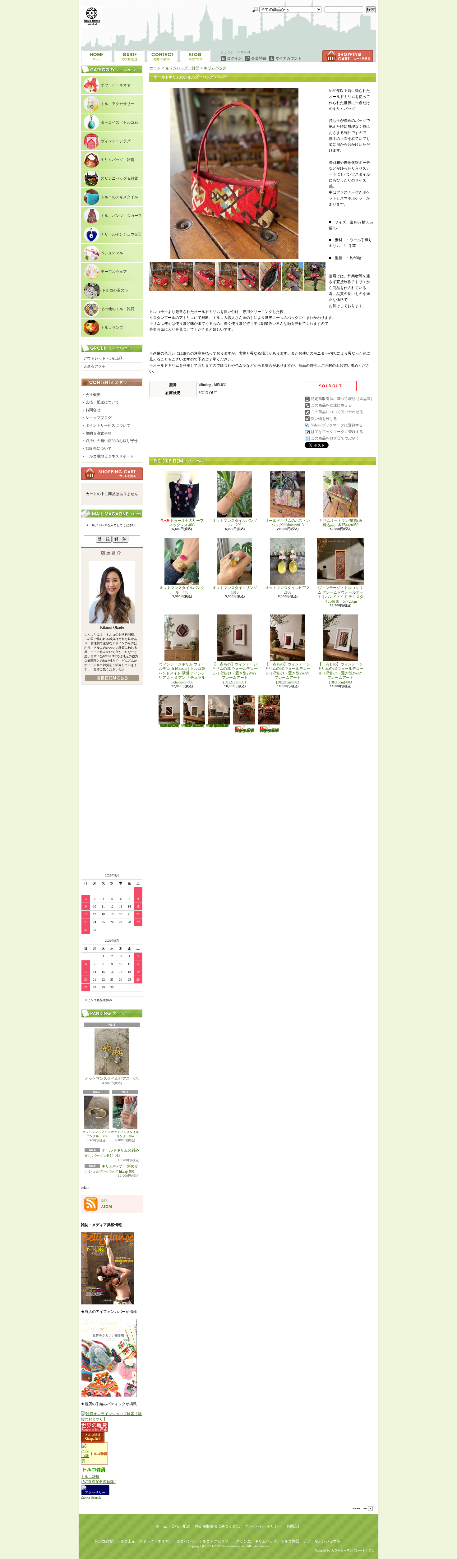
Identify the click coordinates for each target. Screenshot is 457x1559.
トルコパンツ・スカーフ (121, 216)
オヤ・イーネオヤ (116, 85)
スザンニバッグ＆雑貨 (119, 178)
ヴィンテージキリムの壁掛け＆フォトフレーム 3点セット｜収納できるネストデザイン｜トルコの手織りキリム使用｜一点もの (219, 725)
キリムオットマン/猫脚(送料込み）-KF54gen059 (340, 522)
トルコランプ (112, 327)
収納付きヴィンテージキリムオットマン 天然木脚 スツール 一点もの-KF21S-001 (244, 730)
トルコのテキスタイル (119, 197)
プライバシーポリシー (263, 1526)
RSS (104, 1200)
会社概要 (92, 395)
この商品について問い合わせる (337, 412)
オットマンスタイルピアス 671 (112, 1078)
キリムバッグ (215, 68)
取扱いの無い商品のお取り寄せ (111, 441)
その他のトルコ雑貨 (117, 309)
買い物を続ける (324, 418)
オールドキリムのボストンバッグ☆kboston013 (287, 522)
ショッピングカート (347, 56)
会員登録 (258, 58)
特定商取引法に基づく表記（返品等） (342, 399)
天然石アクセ (94, 366)
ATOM (106, 1206)
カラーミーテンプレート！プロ (353, 1550)
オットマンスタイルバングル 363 (96, 1134)
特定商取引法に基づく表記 (217, 1526)
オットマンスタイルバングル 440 (181, 590)
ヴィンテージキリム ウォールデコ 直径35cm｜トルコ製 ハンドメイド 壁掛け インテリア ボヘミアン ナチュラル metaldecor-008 (184, 673)
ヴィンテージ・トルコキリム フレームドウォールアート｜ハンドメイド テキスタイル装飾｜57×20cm (340, 594)
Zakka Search (91, 1497)
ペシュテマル (112, 253)
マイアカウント (288, 58)
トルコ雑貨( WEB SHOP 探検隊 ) (98, 1479)
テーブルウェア (114, 271)
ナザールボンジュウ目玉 (121, 234)
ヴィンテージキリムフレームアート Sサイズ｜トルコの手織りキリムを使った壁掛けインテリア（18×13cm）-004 (173, 725)
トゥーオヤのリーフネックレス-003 (186, 522)
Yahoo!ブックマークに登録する (337, 425)
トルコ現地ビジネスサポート (109, 456)
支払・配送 (181, 1526)
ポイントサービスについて (107, 425)
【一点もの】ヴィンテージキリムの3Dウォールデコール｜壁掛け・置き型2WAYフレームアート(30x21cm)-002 (288, 673)
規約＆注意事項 (98, 433)
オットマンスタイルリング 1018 (236, 590)
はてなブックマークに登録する (337, 432)
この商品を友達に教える (331, 405)
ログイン (234, 58)
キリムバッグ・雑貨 (117, 160)
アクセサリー (95, 1492)
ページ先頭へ (363, 1508)
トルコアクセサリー (117, 104)
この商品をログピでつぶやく (335, 438)
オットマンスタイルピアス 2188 (287, 590)
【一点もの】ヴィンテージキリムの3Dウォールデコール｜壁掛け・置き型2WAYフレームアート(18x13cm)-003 (340, 673)
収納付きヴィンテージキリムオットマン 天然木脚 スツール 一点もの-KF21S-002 (269, 730)
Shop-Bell (92, 1439)
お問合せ (195, 56)
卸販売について (98, 448)
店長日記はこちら (112, 678)
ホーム (96, 56)
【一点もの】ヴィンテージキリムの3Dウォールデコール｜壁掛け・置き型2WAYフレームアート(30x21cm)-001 (235, 673)
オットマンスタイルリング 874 (125, 1134)
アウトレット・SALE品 (102, 358)
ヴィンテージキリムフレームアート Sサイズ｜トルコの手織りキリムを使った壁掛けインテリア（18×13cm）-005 (197, 725)
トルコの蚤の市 (115, 290)
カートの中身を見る (112, 473)
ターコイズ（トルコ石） (121, 122)
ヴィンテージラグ (116, 141)
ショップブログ (162, 56)
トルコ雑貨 (92, 1434)
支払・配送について (129, 56)
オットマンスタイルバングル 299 (234, 522)
